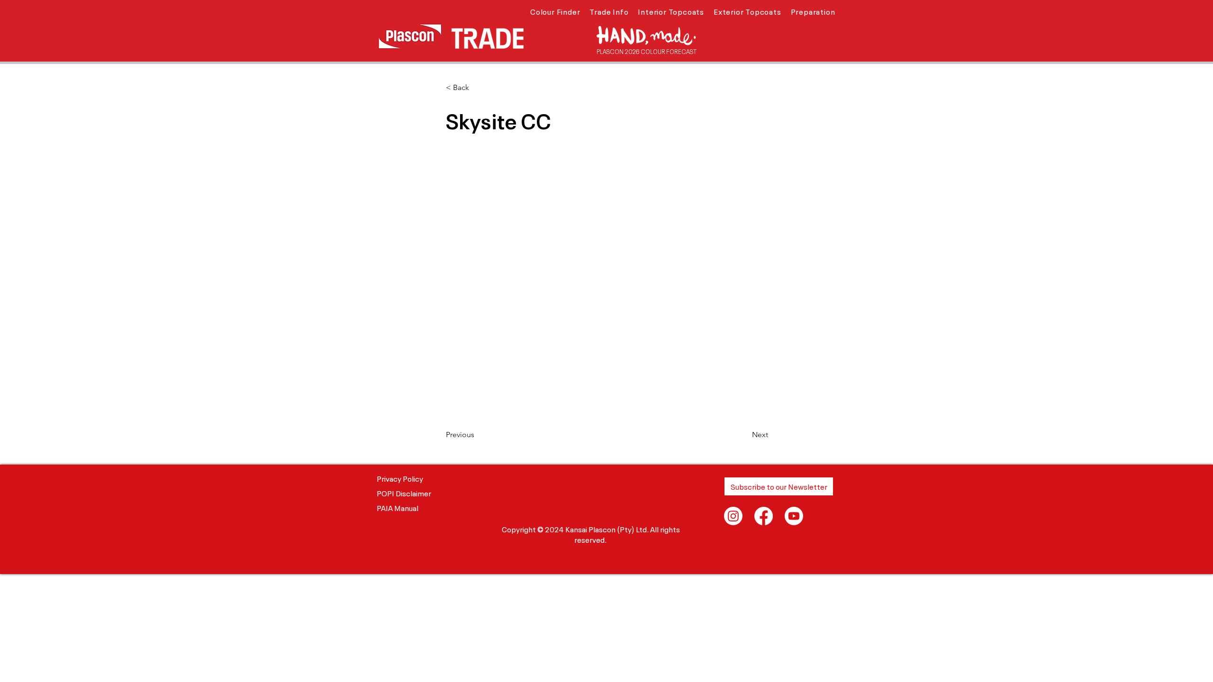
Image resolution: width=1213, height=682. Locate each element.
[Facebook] (763, 516)
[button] (555, 10)
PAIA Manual (397, 507)
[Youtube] (794, 516)
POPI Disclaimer (404, 492)
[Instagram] (733, 516)
